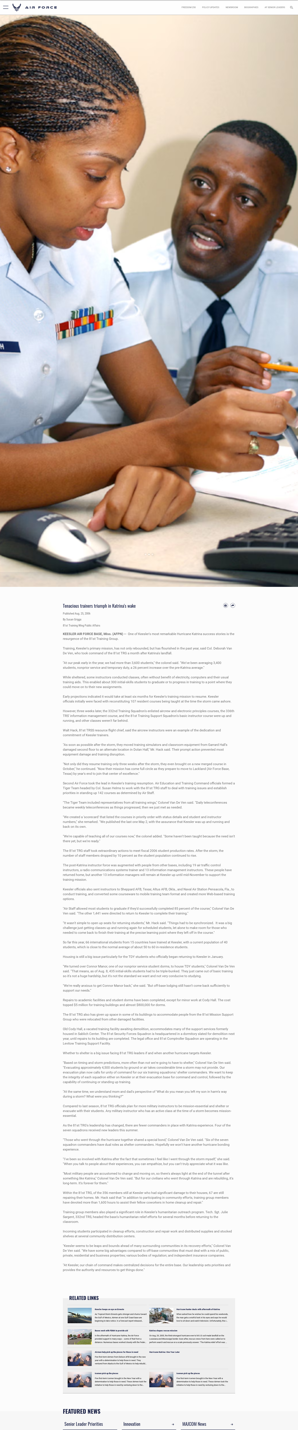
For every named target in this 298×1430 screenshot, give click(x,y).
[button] (5, 7)
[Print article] (225, 605)
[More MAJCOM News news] (232, 1424)
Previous (15, 301)
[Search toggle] (292, 7)
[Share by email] (232, 605)
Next (283, 301)
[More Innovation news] (173, 1424)
